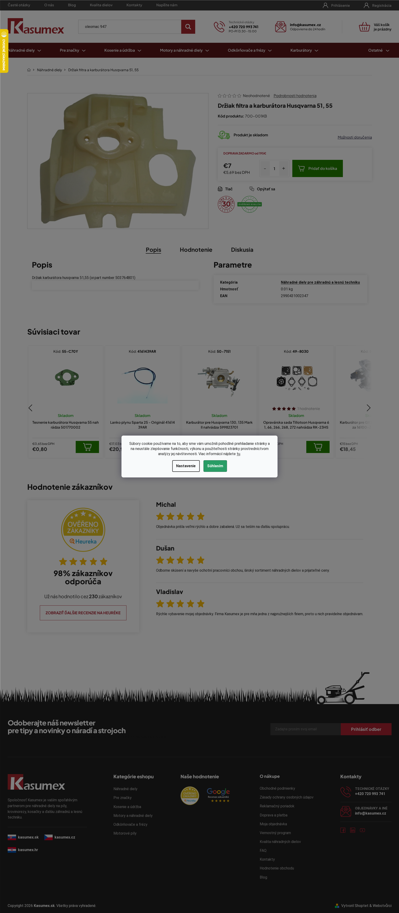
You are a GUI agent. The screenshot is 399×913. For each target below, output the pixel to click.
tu (238, 454)
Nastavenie (186, 466)
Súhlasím (215, 466)
